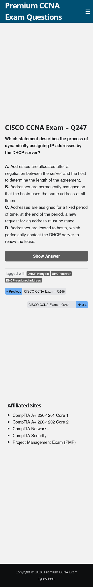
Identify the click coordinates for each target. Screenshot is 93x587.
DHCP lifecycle (38, 273)
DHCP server (61, 273)
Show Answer (46, 256)
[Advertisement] (46, 74)
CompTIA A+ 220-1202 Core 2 (40, 422)
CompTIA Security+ (31, 435)
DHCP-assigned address (23, 280)
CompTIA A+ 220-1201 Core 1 (40, 415)
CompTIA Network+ (31, 428)
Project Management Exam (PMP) (44, 442)
